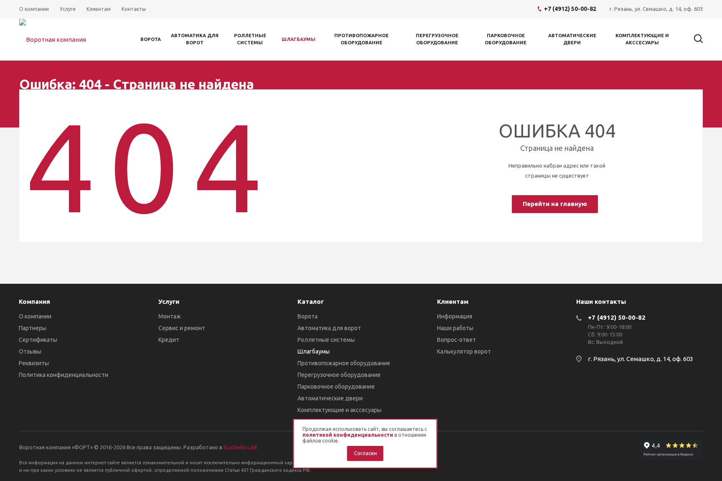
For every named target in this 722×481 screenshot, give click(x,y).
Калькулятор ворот (464, 351)
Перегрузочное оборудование (437, 39)
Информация (454, 316)
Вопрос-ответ (456, 339)
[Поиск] (694, 39)
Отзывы (30, 351)
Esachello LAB (240, 447)
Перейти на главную (555, 203)
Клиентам (452, 301)
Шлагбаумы (298, 39)
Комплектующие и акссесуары (642, 39)
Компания (34, 301)
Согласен (365, 453)
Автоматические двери (572, 39)
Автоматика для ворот (195, 39)
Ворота (150, 39)
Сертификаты (38, 339)
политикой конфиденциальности (348, 435)
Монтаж (169, 316)
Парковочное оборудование (505, 39)
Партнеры (32, 328)
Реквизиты (34, 363)
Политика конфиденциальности (63, 375)
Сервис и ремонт (181, 328)
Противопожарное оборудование (361, 39)
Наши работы (455, 328)
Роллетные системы (250, 39)
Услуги (168, 301)
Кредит (168, 339)
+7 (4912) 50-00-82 (617, 317)
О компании (35, 316)
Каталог (310, 301)
